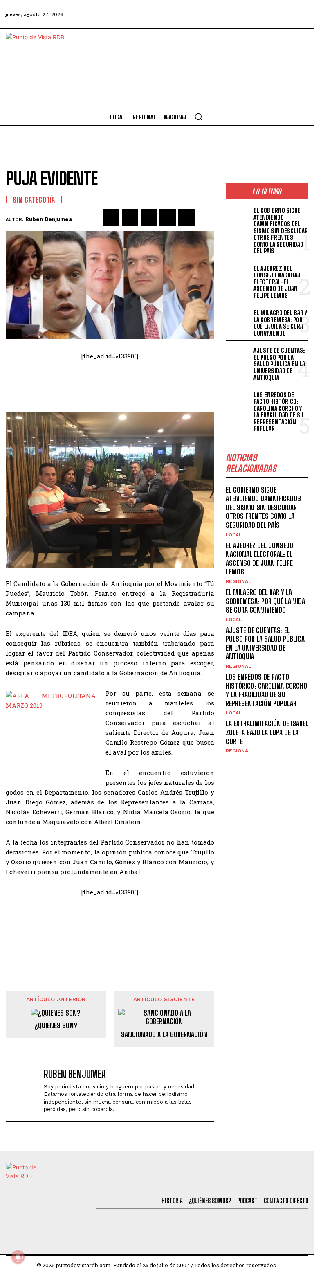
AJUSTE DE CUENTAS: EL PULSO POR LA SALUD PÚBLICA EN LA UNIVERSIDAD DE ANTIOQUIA (279, 364)
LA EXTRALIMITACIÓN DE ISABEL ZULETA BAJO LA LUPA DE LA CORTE (267, 732)
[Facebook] (188, 14)
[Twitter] (211, 14)
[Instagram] (255, 14)
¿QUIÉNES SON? (55, 1025)
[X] (130, 217)
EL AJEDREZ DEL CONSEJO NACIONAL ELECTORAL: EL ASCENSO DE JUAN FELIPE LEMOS (277, 282)
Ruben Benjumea (48, 219)
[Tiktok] (233, 14)
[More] (205, 217)
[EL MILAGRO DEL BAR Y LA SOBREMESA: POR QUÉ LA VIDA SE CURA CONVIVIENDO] (238, 318)
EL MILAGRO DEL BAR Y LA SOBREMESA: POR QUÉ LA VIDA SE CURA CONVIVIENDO (280, 323)
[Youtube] (277, 14)
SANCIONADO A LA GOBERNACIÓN (164, 1034)
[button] (198, 116)
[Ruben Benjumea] (26, 1090)
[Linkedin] (149, 217)
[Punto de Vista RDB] (42, 69)
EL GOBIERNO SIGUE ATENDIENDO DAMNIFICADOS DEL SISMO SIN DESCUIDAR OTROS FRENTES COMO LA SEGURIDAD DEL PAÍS (280, 231)
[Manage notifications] (18, 1257)
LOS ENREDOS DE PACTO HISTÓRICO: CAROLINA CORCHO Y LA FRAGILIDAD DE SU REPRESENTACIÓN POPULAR (278, 412)
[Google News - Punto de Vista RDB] (110, 930)
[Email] (186, 217)
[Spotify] (299, 14)
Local (234, 534)
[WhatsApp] (167, 217)
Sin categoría (34, 199)
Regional (238, 581)
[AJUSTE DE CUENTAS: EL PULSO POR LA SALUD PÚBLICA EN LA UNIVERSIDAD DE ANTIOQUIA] (238, 356)
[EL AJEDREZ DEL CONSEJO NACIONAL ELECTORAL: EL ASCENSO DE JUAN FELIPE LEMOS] (238, 274)
